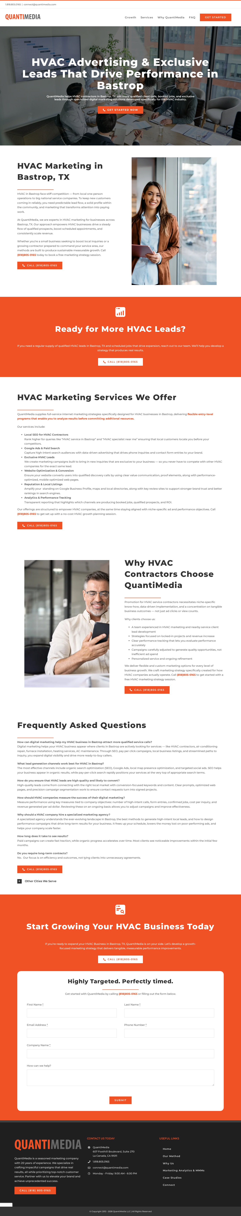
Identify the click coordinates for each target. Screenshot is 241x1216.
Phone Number (135, 1025)
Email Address (37, 1025)
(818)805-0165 (128, 993)
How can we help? (39, 1065)
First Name (35, 1004)
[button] (120, 881)
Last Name (132, 1004)
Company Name (38, 1045)
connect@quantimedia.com (40, 4)
